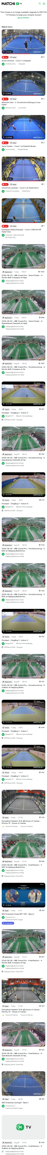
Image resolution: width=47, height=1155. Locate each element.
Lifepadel (21, 64)
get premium (23, 18)
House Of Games (11, 826)
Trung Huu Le (10, 917)
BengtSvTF (9, 416)
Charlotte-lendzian (12, 191)
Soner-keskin (10, 149)
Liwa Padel (22, 108)
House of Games (27, 826)
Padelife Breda (23, 149)
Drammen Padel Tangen (14, 920)
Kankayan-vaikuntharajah (14, 235)
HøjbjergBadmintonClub (14, 281)
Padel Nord (26, 191)
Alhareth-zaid (10, 108)
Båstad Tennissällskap (24, 416)
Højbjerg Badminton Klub (14, 283)
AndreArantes (10, 64)
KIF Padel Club (10, 237)
